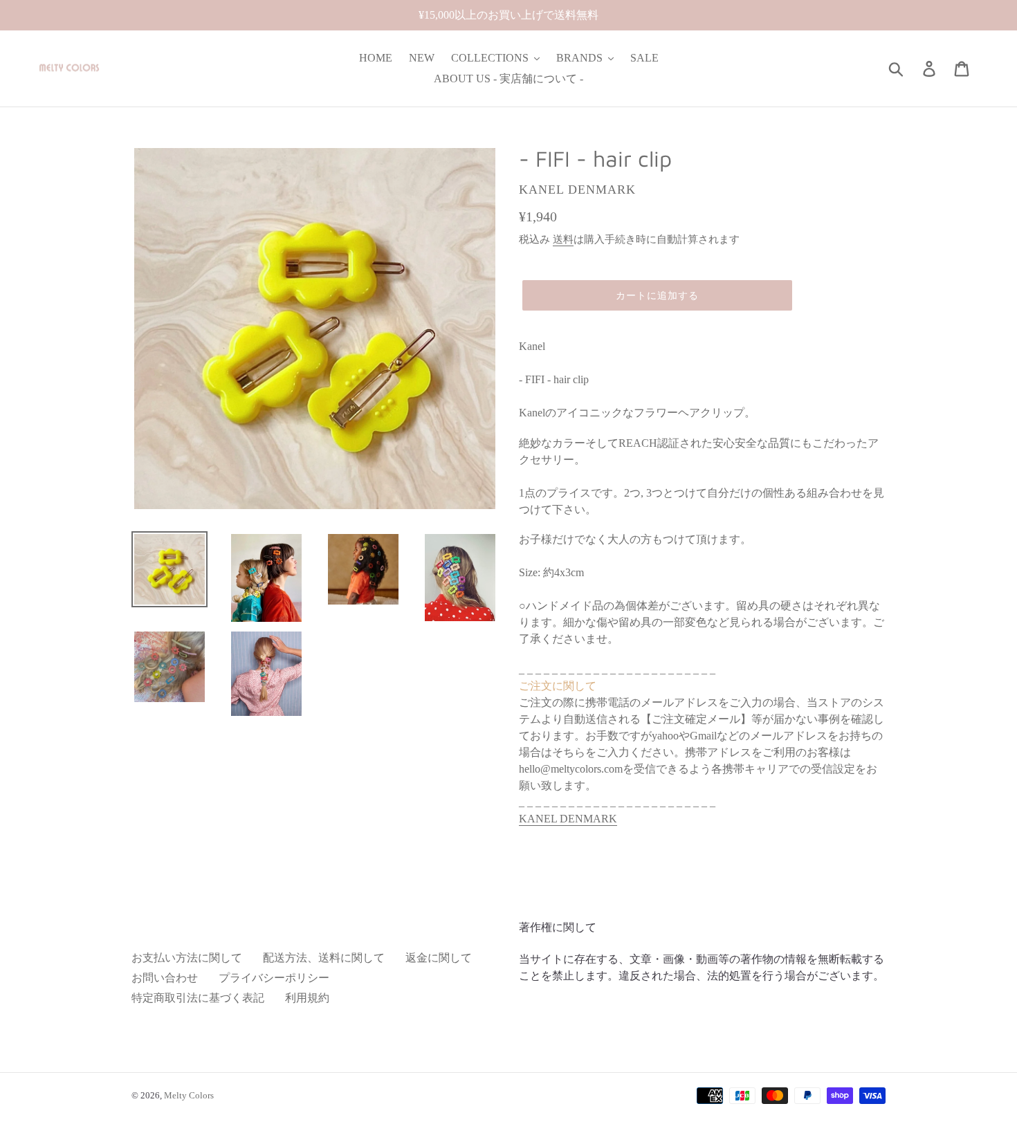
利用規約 (307, 998)
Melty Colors (189, 1095)
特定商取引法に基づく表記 (197, 998)
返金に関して (438, 958)
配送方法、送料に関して (324, 958)
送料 (563, 239)
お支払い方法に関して (186, 958)
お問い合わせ (164, 978)
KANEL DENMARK (568, 819)
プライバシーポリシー (274, 978)
